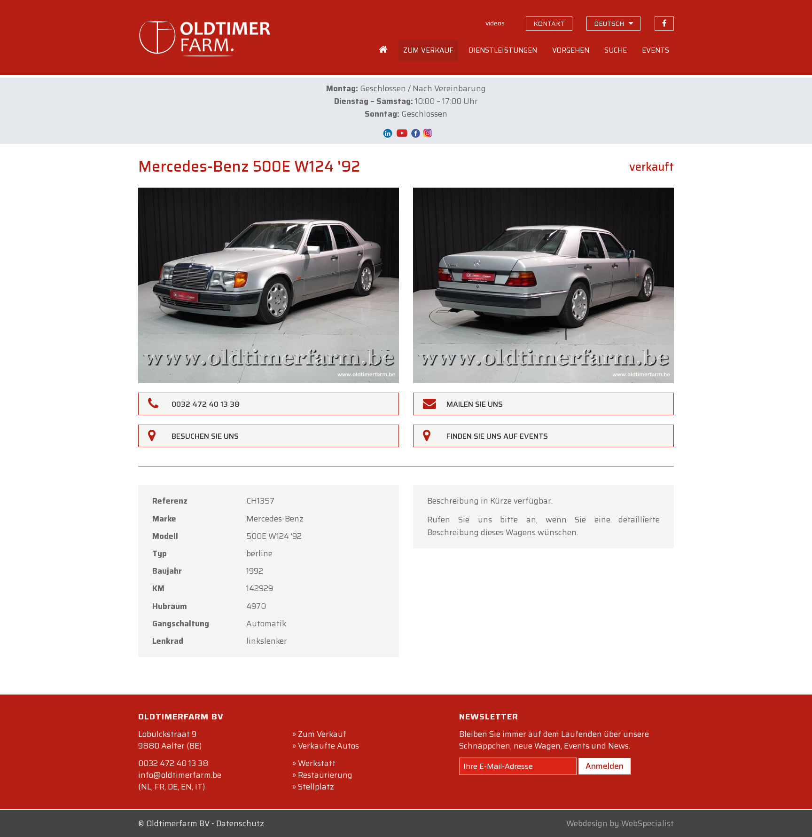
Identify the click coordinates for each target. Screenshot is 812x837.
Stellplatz (316, 787)
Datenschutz (240, 823)
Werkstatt (317, 763)
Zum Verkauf (322, 734)
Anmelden (605, 766)
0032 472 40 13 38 (173, 763)
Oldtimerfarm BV (178, 823)
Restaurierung (325, 775)
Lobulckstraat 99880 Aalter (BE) (170, 740)
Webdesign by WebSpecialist (620, 823)
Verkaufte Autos (328, 746)
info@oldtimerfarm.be (179, 775)
